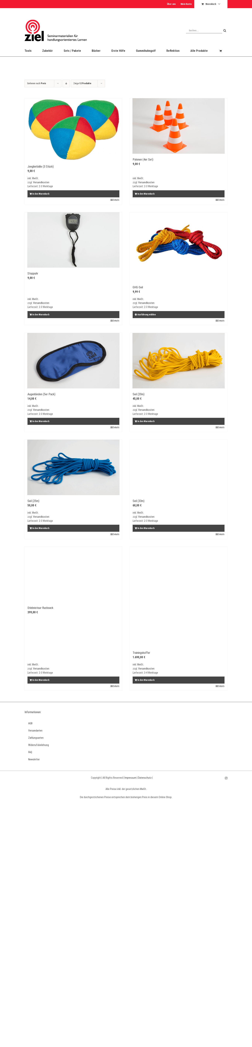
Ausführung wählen (146, 314)
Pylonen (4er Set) (143, 159)
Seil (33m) (138, 501)
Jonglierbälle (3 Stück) (40, 166)
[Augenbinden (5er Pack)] (73, 360)
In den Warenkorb (40, 194)
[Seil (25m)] (73, 467)
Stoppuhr (32, 273)
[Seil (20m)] (178, 360)
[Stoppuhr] (73, 240)
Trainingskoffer (141, 653)
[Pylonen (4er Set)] (178, 126)
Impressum (130, 777)
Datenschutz (145, 777)
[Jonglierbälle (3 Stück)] (73, 129)
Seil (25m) (33, 501)
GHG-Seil (138, 287)
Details (116, 200)
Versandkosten (41, 182)
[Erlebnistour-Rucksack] (73, 574)
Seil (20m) (138, 394)
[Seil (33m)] (178, 467)
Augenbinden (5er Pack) (41, 394)
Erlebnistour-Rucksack (40, 608)
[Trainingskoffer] (178, 597)
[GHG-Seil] (178, 246)
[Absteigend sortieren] (66, 83)
